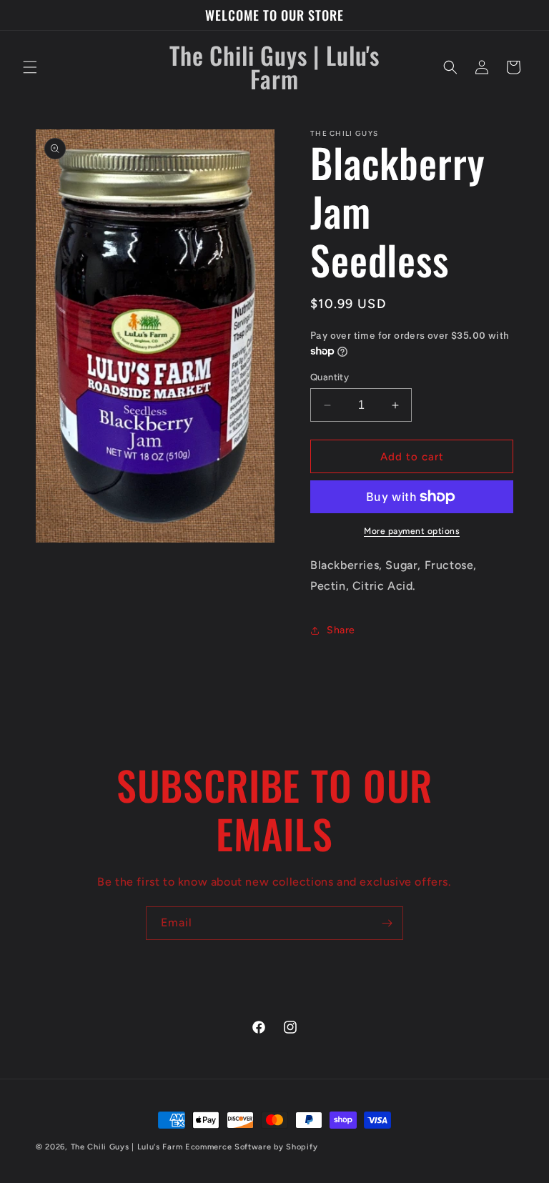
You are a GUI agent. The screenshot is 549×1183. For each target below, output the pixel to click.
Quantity (329, 377)
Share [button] (341, 630)
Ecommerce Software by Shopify (251, 1147)
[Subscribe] (386, 923)
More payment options (412, 531)
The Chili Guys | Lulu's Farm (127, 1147)
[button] (30, 67)
